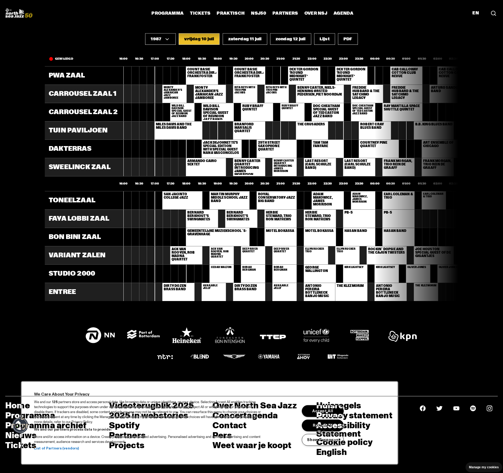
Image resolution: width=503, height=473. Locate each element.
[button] (160, 39)
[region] (209, 423)
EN (475, 13)
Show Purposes (322, 439)
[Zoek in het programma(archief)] (493, 13)
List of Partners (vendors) (56, 448)
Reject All (322, 425)
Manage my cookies (484, 467)
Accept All (322, 411)
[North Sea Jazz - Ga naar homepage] (18, 13)
